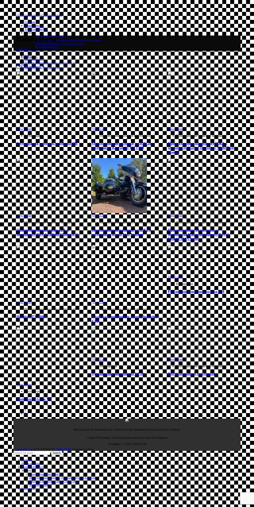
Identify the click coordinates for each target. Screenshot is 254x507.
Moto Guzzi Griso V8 (33, 399)
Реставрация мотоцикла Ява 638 (196, 291)
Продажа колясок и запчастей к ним (59, 43)
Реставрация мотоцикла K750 (118, 374)
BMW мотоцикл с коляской (192, 374)
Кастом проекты (46, 47)
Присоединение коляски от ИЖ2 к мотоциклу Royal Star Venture (121, 232)
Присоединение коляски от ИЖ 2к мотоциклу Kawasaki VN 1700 (121, 145)
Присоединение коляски (46, 474)
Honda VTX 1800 (31, 317)
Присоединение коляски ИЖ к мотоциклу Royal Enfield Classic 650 (47, 232)
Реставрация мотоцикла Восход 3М (47, 143)
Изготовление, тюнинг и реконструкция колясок (68, 40)
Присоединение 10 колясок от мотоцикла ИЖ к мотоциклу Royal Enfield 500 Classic (198, 234)
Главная (21, 49)
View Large (23, 129)
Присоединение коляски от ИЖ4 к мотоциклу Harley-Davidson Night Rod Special (201, 147)
